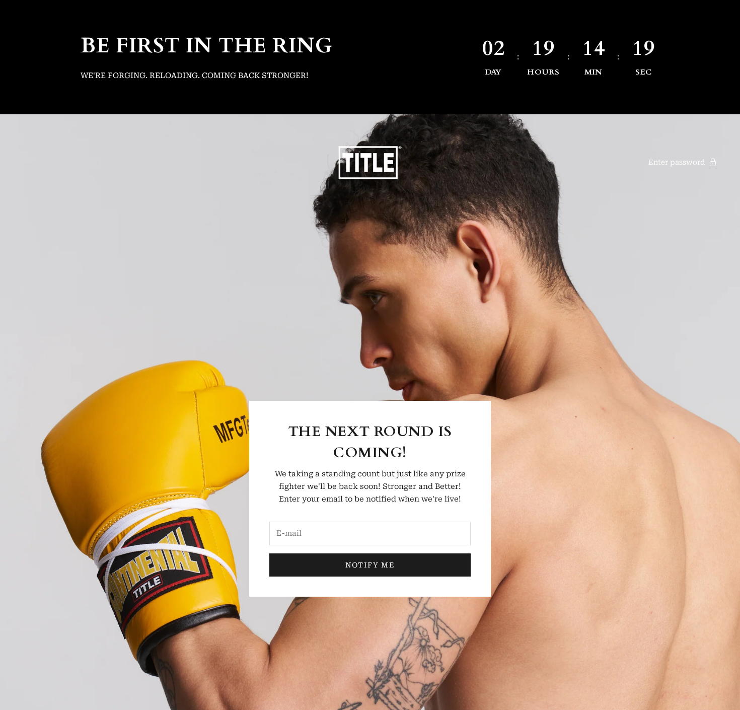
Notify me (370, 565)
